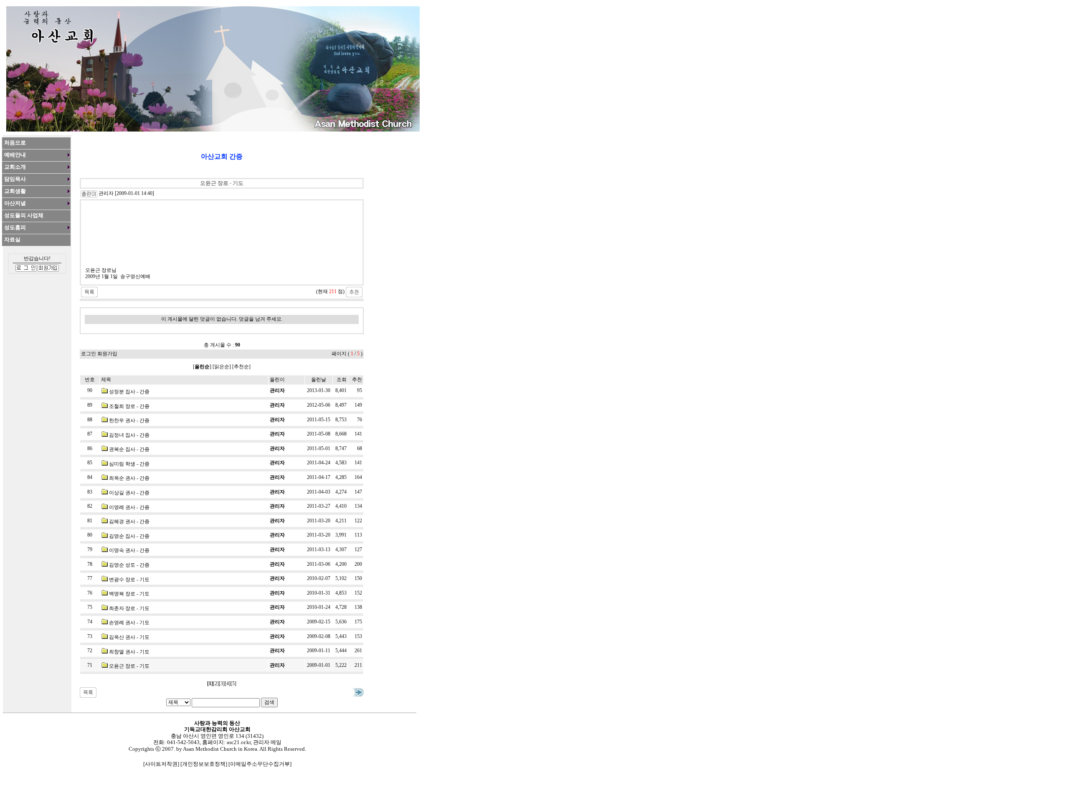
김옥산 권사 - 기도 (129, 637)
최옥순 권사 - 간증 (129, 478)
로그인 (88, 354)
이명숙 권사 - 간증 (129, 550)
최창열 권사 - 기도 (129, 652)
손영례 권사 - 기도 (129, 622)
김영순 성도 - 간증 (129, 565)
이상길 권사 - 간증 (129, 493)
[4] (228, 683)
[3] (222, 683)
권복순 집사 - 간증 (129, 449)
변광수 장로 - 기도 (129, 579)
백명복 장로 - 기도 (129, 594)
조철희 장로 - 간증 (129, 406)
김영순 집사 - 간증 (129, 536)
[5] (233, 683)
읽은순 (221, 367)
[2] (216, 683)
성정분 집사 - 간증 (129, 392)
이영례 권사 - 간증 (129, 507)
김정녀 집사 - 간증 (129, 435)
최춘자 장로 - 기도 (129, 608)
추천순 (241, 367)
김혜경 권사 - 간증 (129, 521)
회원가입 (107, 354)
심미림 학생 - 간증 (129, 464)
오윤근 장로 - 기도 (129, 666)
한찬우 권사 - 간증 (129, 420)
